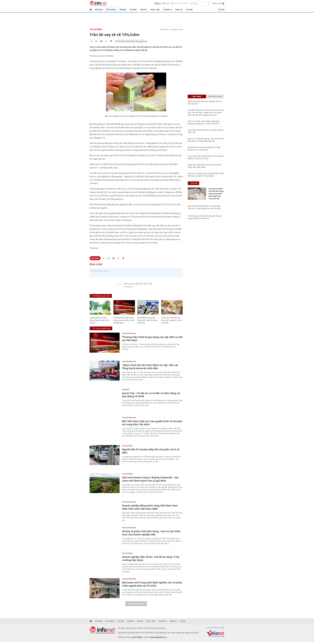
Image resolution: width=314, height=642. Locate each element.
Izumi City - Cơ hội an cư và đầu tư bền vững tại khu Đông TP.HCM (151, 394)
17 (218, 123)
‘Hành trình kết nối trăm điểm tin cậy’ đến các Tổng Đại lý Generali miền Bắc (150, 366)
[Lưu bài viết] (111, 41)
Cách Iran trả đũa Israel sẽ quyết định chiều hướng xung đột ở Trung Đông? (206, 174)
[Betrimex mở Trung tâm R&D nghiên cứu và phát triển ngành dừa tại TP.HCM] (105, 588)
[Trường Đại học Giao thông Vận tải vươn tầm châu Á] (100, 307)
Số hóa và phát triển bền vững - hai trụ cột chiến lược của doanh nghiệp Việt (151, 533)
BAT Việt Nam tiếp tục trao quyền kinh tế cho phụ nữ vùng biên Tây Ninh (152, 423)
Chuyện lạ (167, 9)
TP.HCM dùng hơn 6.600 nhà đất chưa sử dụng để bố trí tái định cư (205, 217)
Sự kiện (189, 9)
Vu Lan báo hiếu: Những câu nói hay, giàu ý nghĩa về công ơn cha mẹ (206, 157)
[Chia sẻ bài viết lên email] (101, 41)
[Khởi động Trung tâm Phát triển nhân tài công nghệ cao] (148, 307)
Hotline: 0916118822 (181, 3)
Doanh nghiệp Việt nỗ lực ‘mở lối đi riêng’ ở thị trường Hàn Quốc (150, 558)
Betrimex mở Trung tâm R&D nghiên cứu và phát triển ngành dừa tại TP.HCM (152, 584)
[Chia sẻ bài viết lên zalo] (96, 41)
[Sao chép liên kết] (106, 41)
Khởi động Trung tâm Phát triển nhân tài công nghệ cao (147, 320)
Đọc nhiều (197, 96)
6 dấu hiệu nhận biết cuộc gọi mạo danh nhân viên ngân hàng (204, 166)
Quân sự (179, 9)
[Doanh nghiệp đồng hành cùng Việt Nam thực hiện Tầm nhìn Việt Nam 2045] (105, 511)
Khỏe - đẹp (155, 9)
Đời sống (99, 9)
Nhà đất (125, 389)
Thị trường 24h (129, 333)
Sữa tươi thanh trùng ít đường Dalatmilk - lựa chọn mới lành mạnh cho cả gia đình (150, 479)
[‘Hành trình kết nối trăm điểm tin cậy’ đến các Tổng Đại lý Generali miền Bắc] (105, 371)
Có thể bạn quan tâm (101, 296)
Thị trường (111, 9)
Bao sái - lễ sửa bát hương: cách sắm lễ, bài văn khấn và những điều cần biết (205, 139)
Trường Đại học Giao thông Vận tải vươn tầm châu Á (99, 320)
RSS (222, 9)
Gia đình (133, 9)
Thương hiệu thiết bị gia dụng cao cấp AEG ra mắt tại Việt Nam (123, 320)
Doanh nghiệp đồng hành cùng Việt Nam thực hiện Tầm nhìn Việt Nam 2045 (150, 507)
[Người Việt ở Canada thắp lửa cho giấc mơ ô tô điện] (105, 455)
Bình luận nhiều (215, 96)
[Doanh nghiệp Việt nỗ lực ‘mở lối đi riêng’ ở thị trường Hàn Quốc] (105, 563)
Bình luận (95, 258)
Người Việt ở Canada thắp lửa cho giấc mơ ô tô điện (150, 451)
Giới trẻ (143, 9)
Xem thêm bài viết (136, 604)
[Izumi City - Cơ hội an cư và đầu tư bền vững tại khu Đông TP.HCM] (105, 399)
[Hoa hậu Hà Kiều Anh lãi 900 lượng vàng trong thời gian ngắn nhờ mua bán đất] (197, 194)
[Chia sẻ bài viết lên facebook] (91, 41)
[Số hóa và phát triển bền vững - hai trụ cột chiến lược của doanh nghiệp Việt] (105, 537)
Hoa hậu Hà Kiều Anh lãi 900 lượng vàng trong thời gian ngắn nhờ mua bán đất (216, 194)
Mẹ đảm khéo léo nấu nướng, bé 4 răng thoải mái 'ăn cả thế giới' (204, 148)
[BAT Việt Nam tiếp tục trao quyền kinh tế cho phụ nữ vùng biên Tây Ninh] (105, 427)
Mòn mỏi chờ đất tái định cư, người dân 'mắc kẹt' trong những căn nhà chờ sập (204, 207)
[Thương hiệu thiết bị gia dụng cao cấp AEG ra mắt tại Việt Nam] (124, 307)
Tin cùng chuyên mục (101, 328)
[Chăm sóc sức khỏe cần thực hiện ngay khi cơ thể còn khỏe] (172, 307)
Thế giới (122, 9)
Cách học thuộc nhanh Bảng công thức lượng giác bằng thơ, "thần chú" (204, 122)
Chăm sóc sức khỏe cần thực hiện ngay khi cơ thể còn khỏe (171, 320)
